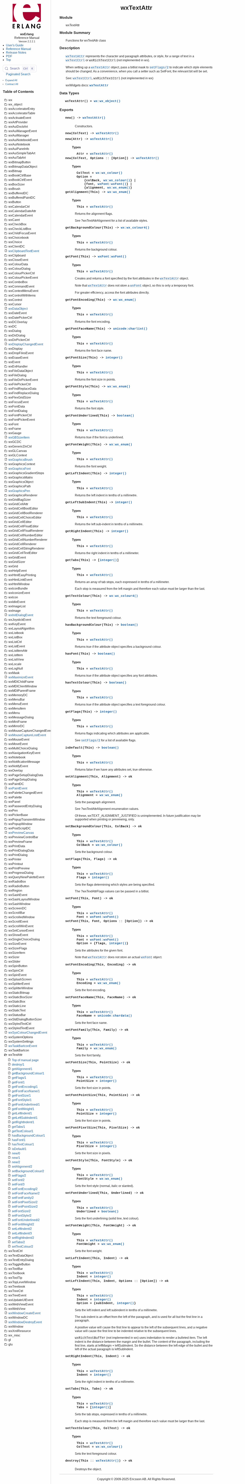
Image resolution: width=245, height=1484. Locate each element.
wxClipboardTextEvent (23, 251)
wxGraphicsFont (19, 468)
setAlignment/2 (22, 1166)
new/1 (16, 1157)
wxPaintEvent (17, 788)
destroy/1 (18, 1064)
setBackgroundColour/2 (28, 1171)
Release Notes (16, 52)
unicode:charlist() (130, 329)
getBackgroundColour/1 (28, 1073)
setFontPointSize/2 (25, 1206)
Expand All (11, 80)
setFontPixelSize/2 (25, 1202)
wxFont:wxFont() (112, 184)
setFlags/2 (19, 1175)
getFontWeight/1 (23, 1109)
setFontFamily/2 (23, 1197)
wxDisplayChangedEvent (25, 344)
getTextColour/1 (22, 1131)
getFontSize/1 (21, 1095)
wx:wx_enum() (118, 187)
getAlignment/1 (22, 1069)
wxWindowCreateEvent (24, 1313)
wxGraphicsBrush (20, 459)
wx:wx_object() (107, 101)
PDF (9, 56)
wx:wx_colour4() (135, 228)
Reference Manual (18, 49)
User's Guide (15, 45)
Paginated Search (18, 74)
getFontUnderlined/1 (26, 1104)
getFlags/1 (19, 1077)
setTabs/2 (18, 1242)
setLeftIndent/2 (22, 1228)
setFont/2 (18, 1180)
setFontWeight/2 (23, 1224)
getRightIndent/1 (23, 1122)
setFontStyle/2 (21, 1215)
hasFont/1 (18, 1140)
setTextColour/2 (22, 1246)
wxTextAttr (99, 85)
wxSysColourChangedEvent (27, 1032)
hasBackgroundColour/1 (28, 1135)
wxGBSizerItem (18, 437)
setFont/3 (18, 1184)
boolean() (125, 415)
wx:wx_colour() (109, 173)
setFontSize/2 (21, 1211)
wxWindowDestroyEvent (25, 1322)
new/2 (16, 1162)
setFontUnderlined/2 (26, 1220)
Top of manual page (25, 1060)
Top (8, 59)
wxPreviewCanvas (21, 832)
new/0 (16, 1153)
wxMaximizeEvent (20, 677)
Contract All (11, 84)
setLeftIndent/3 (22, 1233)
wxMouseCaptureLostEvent (27, 735)
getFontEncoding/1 (25, 1086)
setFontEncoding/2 (25, 1189)
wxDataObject (18, 308)
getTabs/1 (18, 1126)
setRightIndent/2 (23, 1237)
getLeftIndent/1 (22, 1113)
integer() (114, 357)
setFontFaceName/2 (26, 1193)
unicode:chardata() (115, 1016)
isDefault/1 (19, 1149)
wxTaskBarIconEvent (22, 1046)
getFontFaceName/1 (26, 1091)
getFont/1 (18, 1082)
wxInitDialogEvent (20, 615)
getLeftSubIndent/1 (25, 1117)
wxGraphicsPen (19, 490)
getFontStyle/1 (22, 1100)
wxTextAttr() (93, 118)
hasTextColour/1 (23, 1144)
